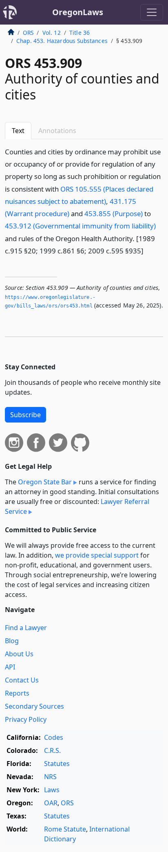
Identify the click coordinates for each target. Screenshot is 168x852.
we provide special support (97, 555)
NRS (50, 776)
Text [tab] (18, 130)
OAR (50, 802)
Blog (12, 640)
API (10, 666)
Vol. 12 (51, 32)
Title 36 (79, 32)
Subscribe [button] (25, 414)
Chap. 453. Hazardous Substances (62, 41)
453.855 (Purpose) (113, 213)
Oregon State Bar (45, 481)
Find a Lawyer (26, 627)
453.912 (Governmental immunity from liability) (80, 226)
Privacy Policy (25, 719)
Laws (52, 789)
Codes (53, 737)
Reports (17, 693)
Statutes (57, 763)
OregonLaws (77, 12)
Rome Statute (65, 829)
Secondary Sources (34, 706)
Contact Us (22, 680)
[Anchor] (148, 250)
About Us (19, 653)
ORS (28, 32)
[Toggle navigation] (151, 12)
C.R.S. (52, 750)
